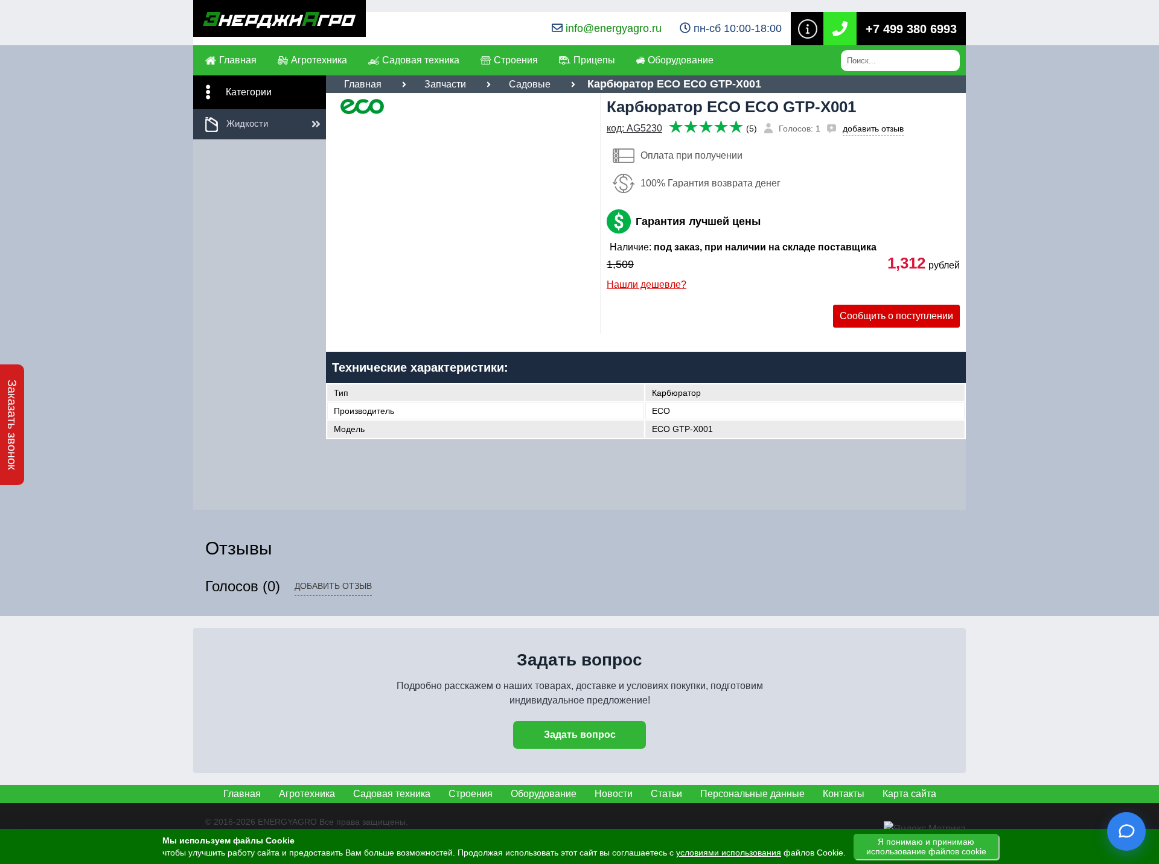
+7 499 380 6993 (911, 29)
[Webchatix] (1126, 831)
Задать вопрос (580, 734)
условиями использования (728, 852)
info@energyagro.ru (614, 28)
